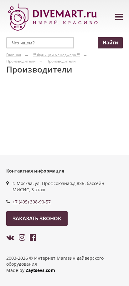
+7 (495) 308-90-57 (32, 202)
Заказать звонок (37, 218)
